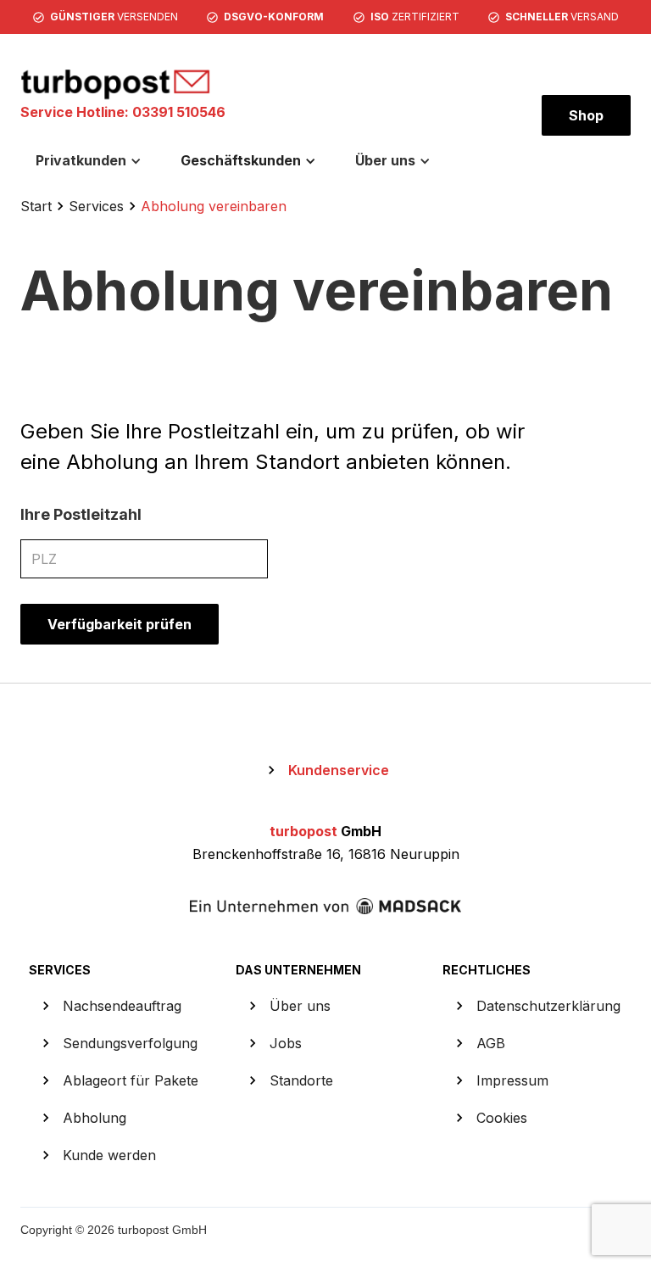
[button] (89, 160)
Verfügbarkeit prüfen (119, 624)
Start (36, 206)
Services (96, 206)
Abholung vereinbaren (214, 206)
